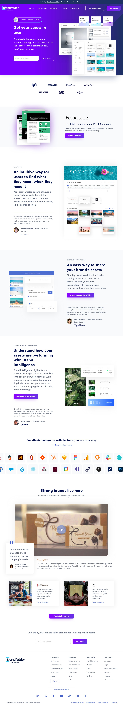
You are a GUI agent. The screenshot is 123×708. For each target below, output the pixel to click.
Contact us (114, 702)
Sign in (55, 681)
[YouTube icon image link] (61, 696)
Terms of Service (103, 702)
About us (107, 661)
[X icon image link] (45, 696)
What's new (55, 672)
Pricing (64, 8)
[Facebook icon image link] (53, 696)
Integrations (73, 672)
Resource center (74, 661)
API (70, 680)
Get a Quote (46, 58)
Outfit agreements (110, 668)
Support (53, 676)
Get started (114, 8)
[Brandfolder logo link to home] (11, 8)
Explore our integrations (63, 445)
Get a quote (55, 661)
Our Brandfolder (74, 665)
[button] (61, 530)
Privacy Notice (90, 702)
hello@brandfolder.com (61, 689)
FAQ (70, 676)
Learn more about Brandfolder (80, 295)
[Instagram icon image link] (77, 696)
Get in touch (108, 680)
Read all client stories (61, 616)
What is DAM (73, 668)
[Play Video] (61, 530)
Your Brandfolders (94, 8)
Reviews (89, 676)
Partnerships (91, 672)
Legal (106, 665)
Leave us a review (93, 680)
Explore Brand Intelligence (25, 397)
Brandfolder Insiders (53, 2)
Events (89, 668)
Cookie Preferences (77, 702)
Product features (56, 665)
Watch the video (42, 602)
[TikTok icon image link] (69, 696)
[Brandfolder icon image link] (85, 696)
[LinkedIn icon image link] (38, 696)
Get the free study (74, 136)
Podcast (89, 665)
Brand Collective (92, 661)
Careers (107, 676)
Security (107, 672)
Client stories (42, 8)
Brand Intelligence (57, 668)
